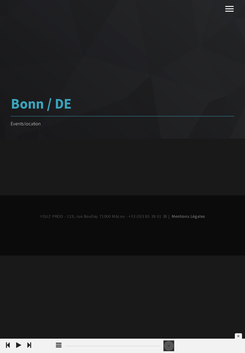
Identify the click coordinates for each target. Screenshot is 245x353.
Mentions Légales (188, 216)
